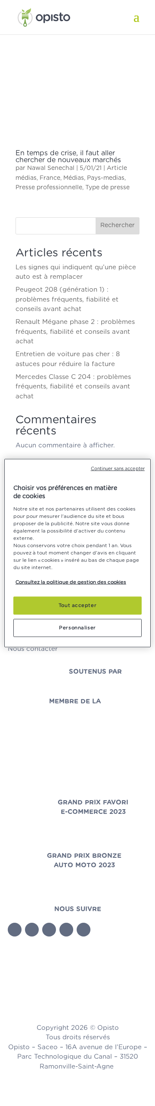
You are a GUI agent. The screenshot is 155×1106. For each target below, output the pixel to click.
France (50, 178)
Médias (73, 178)
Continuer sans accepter (118, 468)
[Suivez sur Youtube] (49, 930)
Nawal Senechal (50, 168)
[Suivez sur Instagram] (83, 930)
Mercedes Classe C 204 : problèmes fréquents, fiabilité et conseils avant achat (73, 387)
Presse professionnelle (49, 188)
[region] (77, 553)
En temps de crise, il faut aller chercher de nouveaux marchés (68, 156)
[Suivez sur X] (32, 930)
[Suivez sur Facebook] (15, 930)
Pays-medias (105, 178)
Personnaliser (77, 627)
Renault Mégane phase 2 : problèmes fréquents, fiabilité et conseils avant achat (75, 332)
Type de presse (107, 188)
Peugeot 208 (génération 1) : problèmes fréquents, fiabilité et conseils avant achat (67, 299)
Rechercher (117, 225)
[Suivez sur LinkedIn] (66, 930)
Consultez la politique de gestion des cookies (71, 582)
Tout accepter (77, 605)
